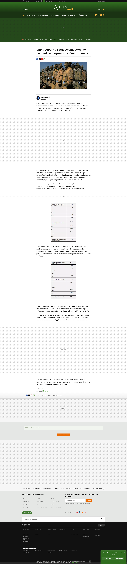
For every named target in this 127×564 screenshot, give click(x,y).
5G (54, 39)
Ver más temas (27, 512)
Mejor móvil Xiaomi (77, 488)
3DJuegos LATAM (38, 550)
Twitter (104, 15)
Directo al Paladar (63, 532)
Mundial (36, 39)
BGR (41, 389)
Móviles (41, 39)
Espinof (48, 534)
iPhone (52, 504)
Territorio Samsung (55, 501)
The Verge (46, 391)
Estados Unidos (58, 395)
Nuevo (100, 10)
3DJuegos (37, 532)
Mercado (44, 395)
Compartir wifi (87, 488)
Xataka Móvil (63, 7)
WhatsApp (25, 507)
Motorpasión (74, 532)
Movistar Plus (61, 39)
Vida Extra (37, 534)
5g (37, 504)
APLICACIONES (55, 15)
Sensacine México (51, 550)
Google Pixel (88, 39)
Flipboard (96, 15)
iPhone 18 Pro (74, 39)
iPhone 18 (81, 39)
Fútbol (50, 39)
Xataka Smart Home (26, 538)
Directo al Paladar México (63, 551)
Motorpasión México (74, 551)
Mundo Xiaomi (26, 541)
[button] (45, 97)
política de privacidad (85, 503)
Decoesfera (85, 534)
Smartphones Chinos (42, 507)
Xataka (24, 532)
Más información (74, 562)
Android (25, 504)
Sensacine (49, 532)
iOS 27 (67, 39)
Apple (38, 498)
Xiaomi (52, 498)
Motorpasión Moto (75, 534)
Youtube (101, 15)
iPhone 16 (68, 488)
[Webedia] (26, 525)
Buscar (101, 519)
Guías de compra (41, 501)
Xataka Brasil (26, 552)
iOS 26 (62, 488)
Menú (26, 10)
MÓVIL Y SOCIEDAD (43, 15)
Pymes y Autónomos (97, 534)
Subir (100, 525)
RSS (82, 512)
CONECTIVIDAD (30, 15)
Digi (46, 39)
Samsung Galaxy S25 (48, 488)
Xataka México (26, 550)
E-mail (44, 59)
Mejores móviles (37, 488)
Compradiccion (86, 536)
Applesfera (25, 536)
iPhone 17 (57, 488)
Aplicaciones (26, 501)
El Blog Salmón (98, 532)
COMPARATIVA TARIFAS (68, 15)
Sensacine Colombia (49, 553)
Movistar (25, 498)
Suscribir (89, 500)
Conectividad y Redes (56, 507)
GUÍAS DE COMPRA (83, 15)
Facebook (37, 59)
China (50, 395)
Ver (64, 434)
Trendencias (86, 532)
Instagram (99, 15)
